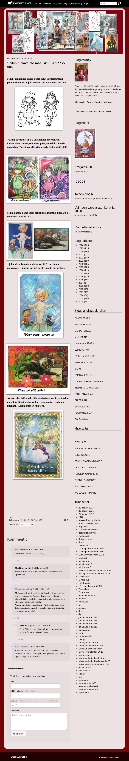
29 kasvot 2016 (86, 511)
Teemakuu (84, 589)
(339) (84, 276)
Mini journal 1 (85, 561)
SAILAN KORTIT (83, 324)
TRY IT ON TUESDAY (85, 467)
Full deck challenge (88, 529)
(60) (83, 295)
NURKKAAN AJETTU (85, 362)
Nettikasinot (48, 3)
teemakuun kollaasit (88, 686)
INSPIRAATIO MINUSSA (87, 387)
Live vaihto (84, 545)
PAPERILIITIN (81, 400)
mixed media (85, 655)
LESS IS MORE (82, 455)
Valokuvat (83, 601)
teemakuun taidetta (88, 689)
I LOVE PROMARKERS (86, 474)
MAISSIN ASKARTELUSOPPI (89, 381)
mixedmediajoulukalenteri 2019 (94, 664)
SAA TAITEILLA (82, 318)
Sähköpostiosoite (24, 691)
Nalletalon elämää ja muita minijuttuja (93, 198)
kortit (81, 633)
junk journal (84, 630)
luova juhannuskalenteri (90, 648)
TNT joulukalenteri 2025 (90, 586)
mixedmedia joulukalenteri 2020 (94, 661)
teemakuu (83, 680)
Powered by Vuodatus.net (109, 757)
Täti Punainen (81, 419)
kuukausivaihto (86, 636)
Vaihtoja (82, 598)
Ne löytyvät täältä (83, 231)
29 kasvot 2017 (86, 514)
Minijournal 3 (85, 567)
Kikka (52, 147)
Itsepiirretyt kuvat (87, 533)
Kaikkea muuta (86, 539)
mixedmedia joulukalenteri (91, 658)
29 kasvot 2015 (86, 507)
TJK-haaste (84, 583)
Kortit (81, 542)
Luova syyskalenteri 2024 (91, 554)
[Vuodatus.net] (19, 757)
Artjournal (83, 526)
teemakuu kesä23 (87, 683)
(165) (84, 298)
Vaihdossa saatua (87, 595)
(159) (84, 261)
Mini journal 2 (85, 564)
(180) (84, 267)
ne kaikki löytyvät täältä (86, 215)
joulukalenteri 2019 (88, 626)
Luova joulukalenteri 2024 (91, 551)
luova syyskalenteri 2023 (91, 652)
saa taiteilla (84, 670)
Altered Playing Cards (89, 520)
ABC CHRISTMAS (84, 486)
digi (80, 614)
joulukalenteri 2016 (88, 620)
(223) (84, 254)
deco (81, 611)
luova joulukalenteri (88, 642)
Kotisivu (33, 701)
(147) (84, 282)
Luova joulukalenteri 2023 (91, 548)
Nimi (13, 681)
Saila (17, 550)
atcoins (82, 608)
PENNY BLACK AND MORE (88, 461)
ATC (81, 517)
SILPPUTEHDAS (83, 331)
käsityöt (82, 639)
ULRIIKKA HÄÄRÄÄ (84, 343)
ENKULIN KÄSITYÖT (85, 356)
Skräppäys (84, 580)
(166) (84, 251)
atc (80, 605)
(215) (84, 248)
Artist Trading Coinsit (89, 523)
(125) (84, 245)
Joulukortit (84, 536)
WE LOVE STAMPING (85, 493)
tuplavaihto (27, 524)
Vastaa (16, 560)
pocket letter (85, 667)
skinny (82, 673)
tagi (80, 677)
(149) (84, 257)
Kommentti (14, 710)
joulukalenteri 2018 (88, 623)
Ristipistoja (84, 576)
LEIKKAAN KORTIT (84, 350)
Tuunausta (84, 592)
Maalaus (83, 558)
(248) (84, 273)
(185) (84, 264)
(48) (83, 292)
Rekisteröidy (76, 3)
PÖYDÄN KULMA (83, 413)
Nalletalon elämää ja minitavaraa (95, 570)
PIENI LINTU (81, 442)
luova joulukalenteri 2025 (91, 645)
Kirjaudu (87, 3)
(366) (84, 279)
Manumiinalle (23, 216)
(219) (84, 270)
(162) (84, 286)
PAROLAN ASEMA (84, 394)
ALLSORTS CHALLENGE (87, 448)
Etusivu (38, 3)
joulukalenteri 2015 (88, 617)
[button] (55, 3)
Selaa (63, 3)
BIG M (78, 368)
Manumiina (20, 589)
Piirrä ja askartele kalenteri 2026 (95, 573)
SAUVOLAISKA (82, 406)
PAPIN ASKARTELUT (85, 375)
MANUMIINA (81, 337)
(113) (84, 289)
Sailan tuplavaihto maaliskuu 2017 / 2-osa (36, 64)
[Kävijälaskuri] (80, 181)
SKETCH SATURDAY (85, 480)
